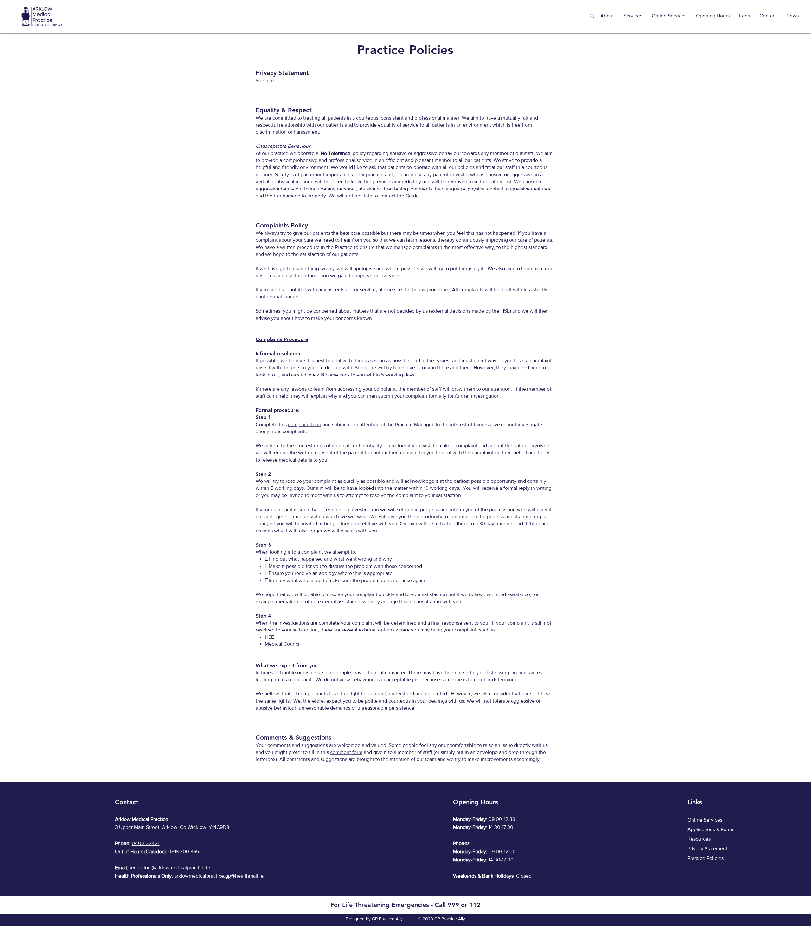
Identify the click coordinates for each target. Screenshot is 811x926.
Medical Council (283, 644)
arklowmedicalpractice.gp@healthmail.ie (219, 876)
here (270, 80)
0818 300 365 (183, 851)
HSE (269, 637)
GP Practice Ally (387, 918)
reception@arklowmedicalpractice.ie (170, 867)
